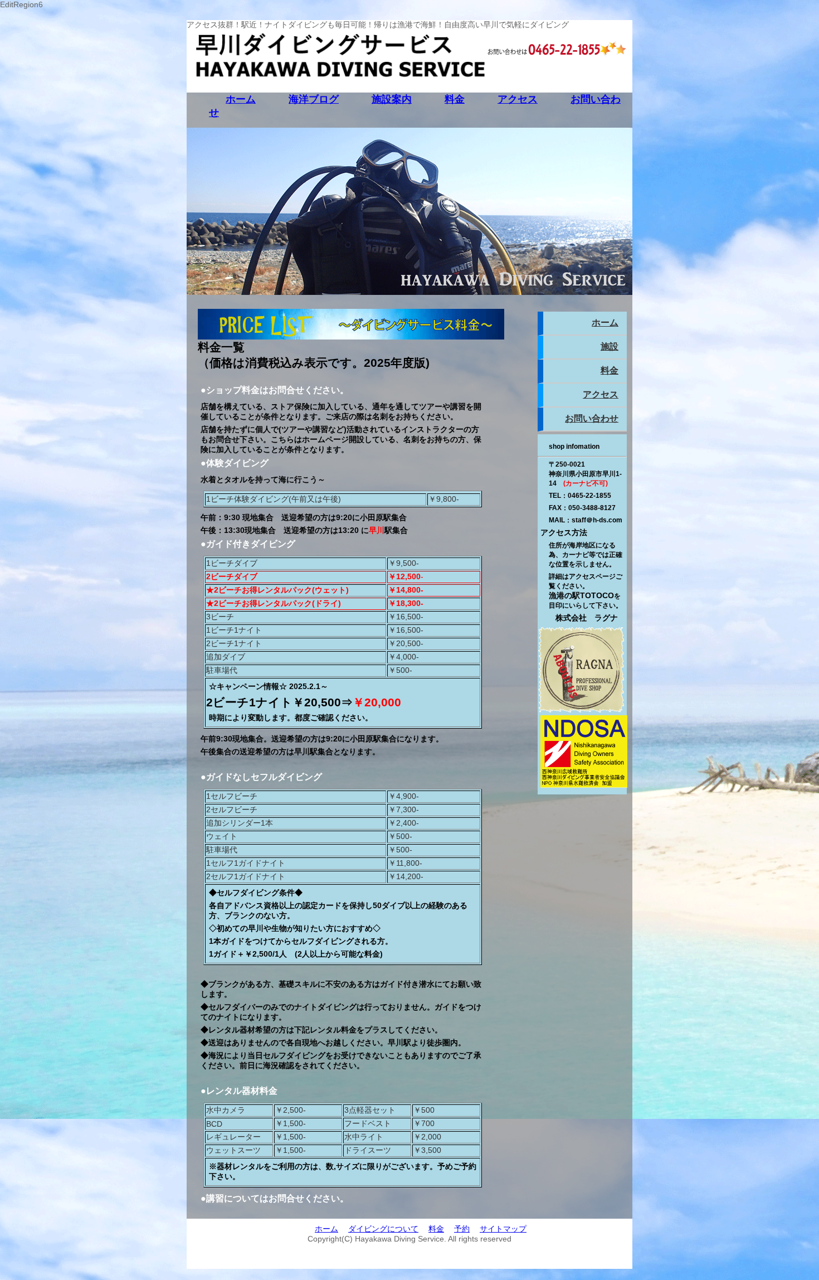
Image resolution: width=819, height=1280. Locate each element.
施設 (609, 346)
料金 (455, 99)
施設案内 (392, 99)
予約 (462, 1228)
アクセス (518, 99)
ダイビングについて (383, 1228)
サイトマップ (503, 1228)
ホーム (241, 99)
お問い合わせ (591, 418)
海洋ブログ (314, 99)
